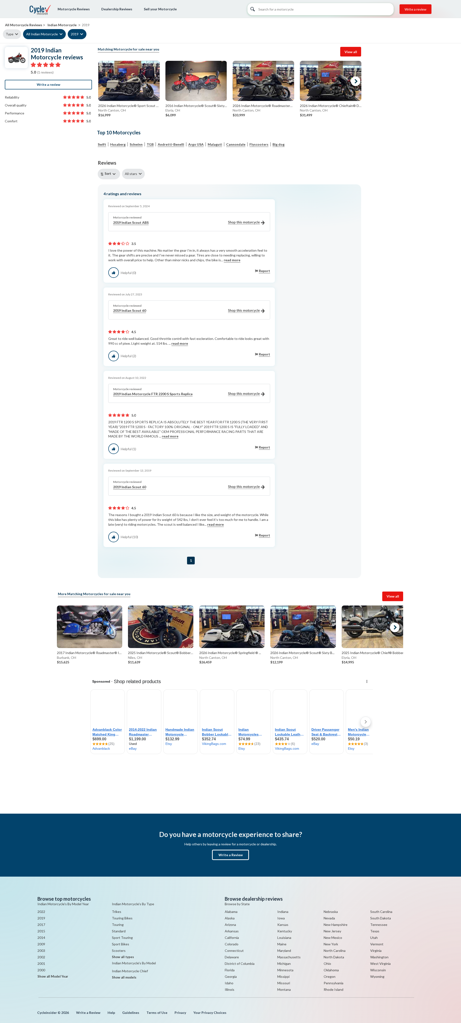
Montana (284, 989)
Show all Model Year (52, 976)
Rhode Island (333, 989)
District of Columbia (240, 963)
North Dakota (334, 957)
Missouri (283, 983)
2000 (41, 970)
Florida (230, 970)
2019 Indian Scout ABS (131, 222)
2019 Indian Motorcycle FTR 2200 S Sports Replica (153, 394)
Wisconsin (378, 970)
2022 (41, 912)
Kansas (282, 925)
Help (111, 1013)
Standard (119, 931)
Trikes (116, 912)
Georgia (231, 976)
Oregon (329, 976)
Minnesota (285, 970)
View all (351, 52)
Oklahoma (331, 970)
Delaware (232, 957)
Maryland (284, 950)
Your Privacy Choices (209, 1013)
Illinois (229, 989)
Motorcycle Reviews (74, 9)
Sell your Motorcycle (160, 9)
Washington (379, 957)
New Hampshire (335, 925)
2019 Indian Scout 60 (129, 310)
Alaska (230, 918)
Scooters (119, 950)
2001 (41, 963)
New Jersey (332, 931)
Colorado (231, 944)
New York (331, 944)
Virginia (376, 950)
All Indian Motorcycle (42, 34)
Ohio (327, 963)
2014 (41, 938)
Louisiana (284, 938)
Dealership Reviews (116, 9)
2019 (75, 34)
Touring (118, 925)
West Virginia (380, 963)
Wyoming (377, 976)
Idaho (229, 983)
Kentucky (284, 931)
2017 (41, 925)
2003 (41, 950)
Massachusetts (289, 957)
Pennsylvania (333, 983)
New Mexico (333, 938)
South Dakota (380, 918)
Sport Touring (122, 938)
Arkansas (232, 931)
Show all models (124, 977)
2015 (41, 931)
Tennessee (378, 925)
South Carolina (381, 912)
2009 (41, 944)
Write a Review (230, 855)
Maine (281, 944)
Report (264, 271)
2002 (41, 957)
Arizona (230, 925)
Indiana (282, 912)
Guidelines (130, 1013)
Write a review (415, 9)
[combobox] (110, 174)
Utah (374, 938)
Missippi (283, 976)
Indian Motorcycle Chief (130, 971)
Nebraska (331, 912)
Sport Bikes (120, 944)
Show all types (123, 957)
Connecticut (234, 950)
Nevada (329, 918)
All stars (131, 174)
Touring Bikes (122, 918)
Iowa (281, 918)
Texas (374, 931)
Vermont (376, 944)
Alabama (231, 912)
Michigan (284, 963)
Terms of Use (156, 1013)
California (232, 938)
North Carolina (335, 950)
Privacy (180, 1013)
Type (9, 34)
